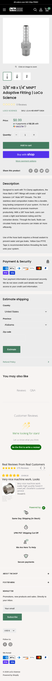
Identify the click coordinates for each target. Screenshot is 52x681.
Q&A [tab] (32, 390)
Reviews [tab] (21, 390)
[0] (47, 9)
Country (6, 305)
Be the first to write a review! (26, 447)
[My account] (40, 9)
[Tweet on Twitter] (42, 171)
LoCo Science (10, 111)
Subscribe (12, 617)
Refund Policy (9, 362)
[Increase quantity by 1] (34, 135)
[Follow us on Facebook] (5, 644)
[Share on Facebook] (31, 171)
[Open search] (35, 9)
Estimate (11, 349)
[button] (31, 125)
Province (7, 319)
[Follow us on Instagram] (10, 644)
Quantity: (7, 135)
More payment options (26, 161)
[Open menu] (4, 10)
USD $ (7, 631)
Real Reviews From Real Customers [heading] (23, 464)
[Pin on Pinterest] (36, 171)
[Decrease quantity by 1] (16, 135)
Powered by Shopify (11, 675)
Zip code (7, 332)
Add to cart (26, 145)
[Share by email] (47, 171)
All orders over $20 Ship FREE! (26, 2)
